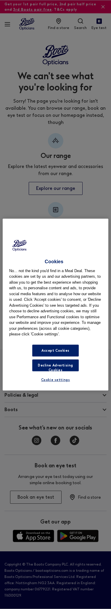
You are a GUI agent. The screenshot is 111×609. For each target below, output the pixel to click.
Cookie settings (55, 380)
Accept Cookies (55, 350)
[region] (55, 304)
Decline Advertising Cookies (55, 367)
